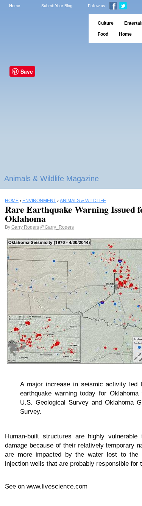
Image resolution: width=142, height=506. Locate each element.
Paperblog (42, 29)
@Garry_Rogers (57, 227)
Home (14, 5)
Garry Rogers (25, 227)
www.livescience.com (57, 486)
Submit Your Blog (56, 5)
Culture (106, 23)
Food (103, 34)
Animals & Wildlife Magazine (51, 178)
